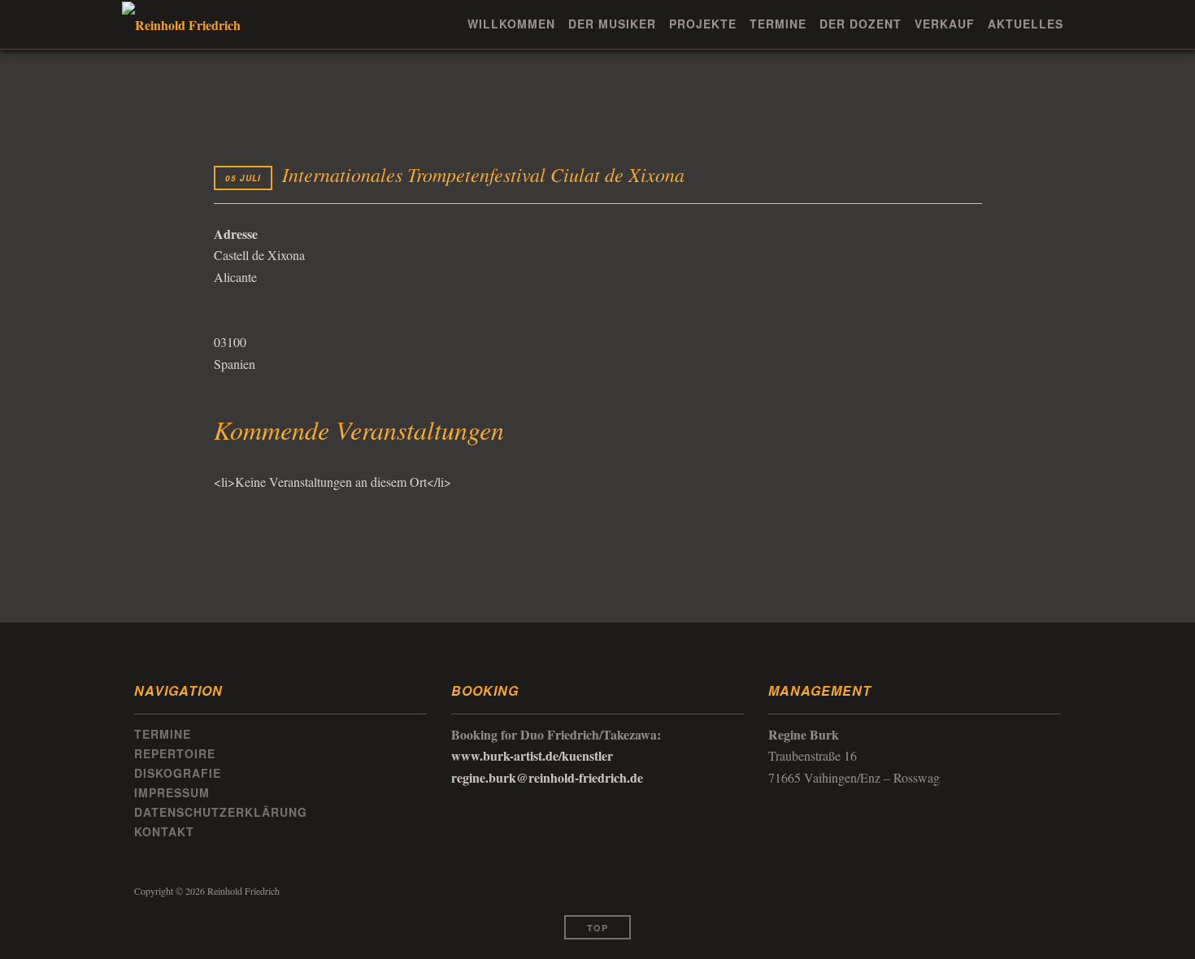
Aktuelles (1025, 23)
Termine (778, 23)
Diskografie (177, 773)
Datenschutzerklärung (220, 812)
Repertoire (174, 753)
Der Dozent (860, 23)
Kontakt (164, 831)
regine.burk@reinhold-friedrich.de (547, 777)
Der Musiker (612, 23)
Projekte (703, 23)
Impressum (172, 792)
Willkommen (511, 23)
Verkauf (945, 23)
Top (597, 928)
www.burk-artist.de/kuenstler (532, 755)
